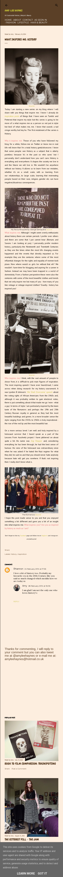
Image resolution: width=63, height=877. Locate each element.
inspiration (22, 554)
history (14, 554)
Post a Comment (19, 769)
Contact (28, 20)
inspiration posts (12, 116)
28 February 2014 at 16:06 (39, 586)
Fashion (11, 22)
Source (31, 106)
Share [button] (7, 550)
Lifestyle (23, 22)
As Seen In (40, 20)
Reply (16, 601)
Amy (24, 586)
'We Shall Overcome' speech (40, 392)
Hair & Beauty (38, 22)
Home (8, 20)
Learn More (26, 873)
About (17, 20)
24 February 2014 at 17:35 (35, 569)
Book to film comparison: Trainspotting (30, 764)
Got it (42, 873)
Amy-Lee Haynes (13, 10)
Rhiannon (18, 569)
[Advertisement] (31, 688)
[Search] (56, 4)
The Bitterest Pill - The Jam (22, 839)
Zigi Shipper (36, 441)
